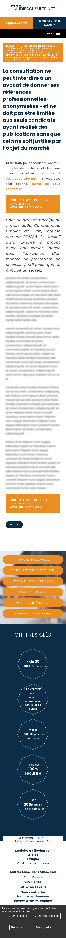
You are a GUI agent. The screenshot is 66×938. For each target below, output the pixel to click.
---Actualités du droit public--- (40, 45)
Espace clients (16, 23)
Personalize (18, 927)
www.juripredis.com (26, 207)
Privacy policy (43, 927)
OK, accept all (20, 915)
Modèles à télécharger (33, 851)
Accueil (9, 45)
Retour (14, 524)
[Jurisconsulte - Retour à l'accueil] (33, 6)
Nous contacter (33, 892)
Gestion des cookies (33, 863)
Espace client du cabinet (33, 901)
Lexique (33, 859)
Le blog (33, 855)
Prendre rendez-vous (32, 896)
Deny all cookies (48, 915)
